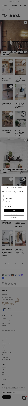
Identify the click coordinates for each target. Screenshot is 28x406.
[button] (13, 217)
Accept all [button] (14, 210)
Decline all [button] (14, 214)
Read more (19, 193)
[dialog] (14, 203)
